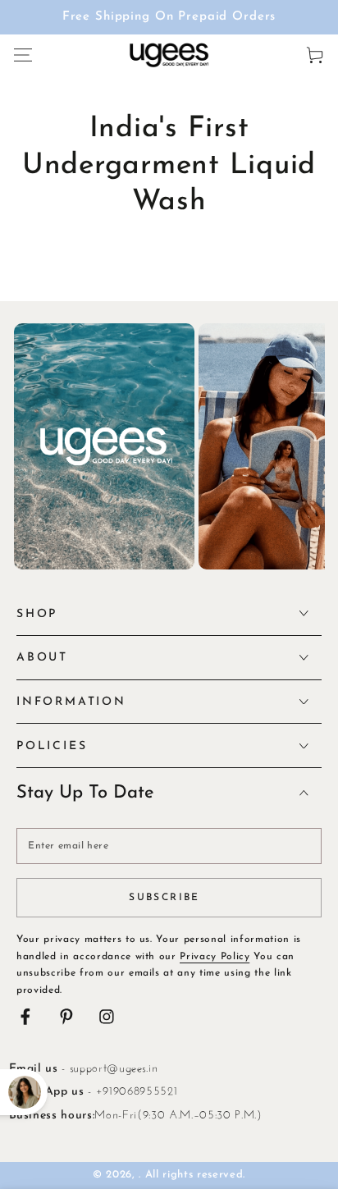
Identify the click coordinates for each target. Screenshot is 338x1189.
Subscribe (164, 898)
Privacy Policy (214, 957)
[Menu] (23, 54)
